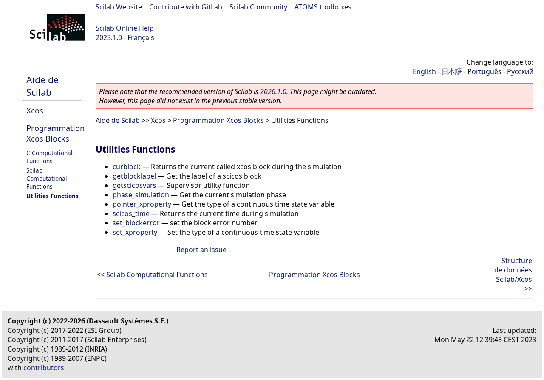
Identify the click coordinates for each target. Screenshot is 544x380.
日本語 (452, 71)
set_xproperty (135, 232)
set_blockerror (136, 222)
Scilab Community (258, 6)
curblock (127, 166)
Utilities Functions (52, 196)
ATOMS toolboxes (323, 6)
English (424, 71)
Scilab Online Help (125, 28)
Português (485, 71)
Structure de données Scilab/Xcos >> (513, 274)
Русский (520, 71)
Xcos (34, 110)
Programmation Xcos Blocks (55, 133)
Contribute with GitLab (185, 6)
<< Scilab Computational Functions (152, 274)
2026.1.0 (273, 91)
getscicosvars (134, 185)
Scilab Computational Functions (46, 178)
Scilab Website (119, 6)
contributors (43, 367)
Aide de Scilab (42, 86)
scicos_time (131, 213)
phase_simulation (141, 194)
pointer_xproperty (142, 204)
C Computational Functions (49, 157)
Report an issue (201, 249)
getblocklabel (134, 176)
